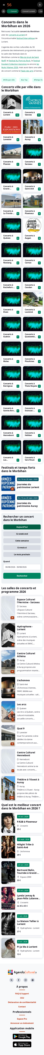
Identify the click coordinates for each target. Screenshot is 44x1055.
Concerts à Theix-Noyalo (31, 384)
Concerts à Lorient (8, 113)
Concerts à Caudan (30, 286)
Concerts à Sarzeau (30, 162)
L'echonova (23, 680)
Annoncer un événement (22, 1023)
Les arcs (21, 704)
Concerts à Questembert (30, 336)
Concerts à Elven (8, 310)
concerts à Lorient (17, 35)
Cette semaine (22, 540)
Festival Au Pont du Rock (19, 60)
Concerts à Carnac (30, 261)
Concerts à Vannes (30, 113)
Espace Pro (22, 1019)
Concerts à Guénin (8, 335)
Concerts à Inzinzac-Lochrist (30, 410)
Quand (6, 561)
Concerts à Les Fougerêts (8, 460)
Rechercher (22, 575)
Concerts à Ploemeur (30, 212)
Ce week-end (22, 534)
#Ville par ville (9, 80)
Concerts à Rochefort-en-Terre (8, 287)
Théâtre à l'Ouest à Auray (28, 781)
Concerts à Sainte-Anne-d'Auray (9, 410)
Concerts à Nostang (8, 261)
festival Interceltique (26, 38)
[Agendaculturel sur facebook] (18, 980)
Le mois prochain (22, 554)
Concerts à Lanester (8, 138)
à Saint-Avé (25, 846)
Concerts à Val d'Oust (30, 458)
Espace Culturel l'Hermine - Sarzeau (28, 601)
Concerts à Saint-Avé (30, 187)
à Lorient (28, 923)
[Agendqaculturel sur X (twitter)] (11, 980)
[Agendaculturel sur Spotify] (33, 980)
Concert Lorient (29, 11)
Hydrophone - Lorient (25, 628)
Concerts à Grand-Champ (8, 188)
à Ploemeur (27, 821)
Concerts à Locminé (30, 310)
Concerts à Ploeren (8, 162)
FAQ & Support (22, 993)
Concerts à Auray (30, 138)
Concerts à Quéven (8, 236)
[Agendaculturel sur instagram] (25, 980)
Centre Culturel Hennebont (26, 754)
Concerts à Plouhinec (30, 360)
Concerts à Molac (8, 360)
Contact (22, 1006)
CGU (22, 998)
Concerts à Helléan (30, 434)
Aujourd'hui (22, 527)
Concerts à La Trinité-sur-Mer (8, 213)
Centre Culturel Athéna (26, 655)
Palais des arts (27, 71)
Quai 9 (20, 728)
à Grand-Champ (27, 872)
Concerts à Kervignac (8, 384)
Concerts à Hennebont (8, 434)
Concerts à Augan (30, 236)
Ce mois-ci (22, 547)
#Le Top (24, 80)
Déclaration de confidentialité (22, 1002)
